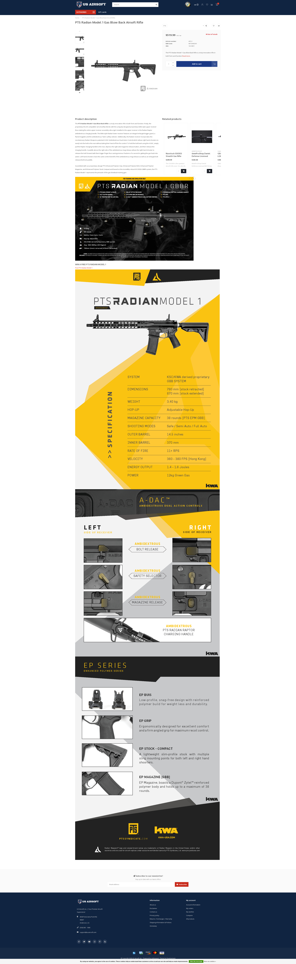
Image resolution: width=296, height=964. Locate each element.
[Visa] (162, 953)
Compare (189, 915)
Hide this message (196, 961)
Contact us (153, 912)
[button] (81, 31)
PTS (164, 26)
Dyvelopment (171, 958)
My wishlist (190, 912)
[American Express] (134, 953)
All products (190, 919)
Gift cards (102, 12)
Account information (193, 905)
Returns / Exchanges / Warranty (161, 919)
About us (153, 905)
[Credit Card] (141, 953)
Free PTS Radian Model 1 (83, 268)
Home (77, 18)
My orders (189, 908)
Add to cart (197, 64)
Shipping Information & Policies (160, 922)
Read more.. (186, 56)
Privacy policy (154, 915)
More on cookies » (210, 961)
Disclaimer (153, 908)
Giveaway (153, 926)
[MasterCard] (155, 953)
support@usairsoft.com (88, 932)
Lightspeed (155, 958)
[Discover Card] (148, 953)
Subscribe (183, 884)
